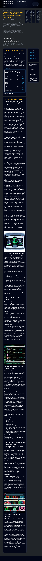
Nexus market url (34, 557)
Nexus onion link (33, 58)
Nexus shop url (32, 54)
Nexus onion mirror (33, 57)
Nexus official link (21, 557)
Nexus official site (33, 60)
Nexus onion (32, 55)
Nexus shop (32, 52)
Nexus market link (21, 559)
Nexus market (28, 557)
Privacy (27, 559)
